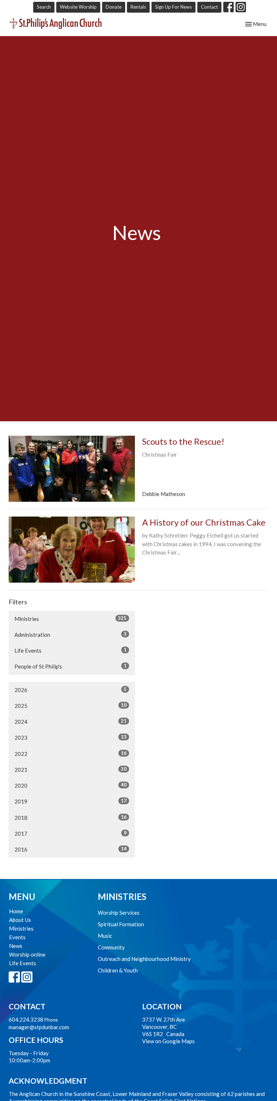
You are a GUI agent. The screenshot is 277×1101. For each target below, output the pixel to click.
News (15, 946)
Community (111, 947)
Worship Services (119, 912)
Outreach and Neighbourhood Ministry (144, 959)
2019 (70, 801)
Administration (70, 634)
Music (105, 935)
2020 (70, 785)
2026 (70, 689)
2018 (70, 817)
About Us (20, 920)
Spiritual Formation (121, 924)
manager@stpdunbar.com (39, 1027)
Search (44, 7)
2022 (70, 753)
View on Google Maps (168, 1041)
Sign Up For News (173, 7)
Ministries (70, 618)
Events (17, 937)
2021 (70, 769)
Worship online (27, 954)
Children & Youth (118, 970)
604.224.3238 (26, 1019)
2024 (70, 721)
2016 (70, 849)
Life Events (70, 650)
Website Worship (78, 7)
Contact (209, 7)
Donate (114, 7)
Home (16, 911)
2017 (70, 833)
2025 (70, 705)
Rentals (138, 7)
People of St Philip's (70, 666)
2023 (70, 737)
